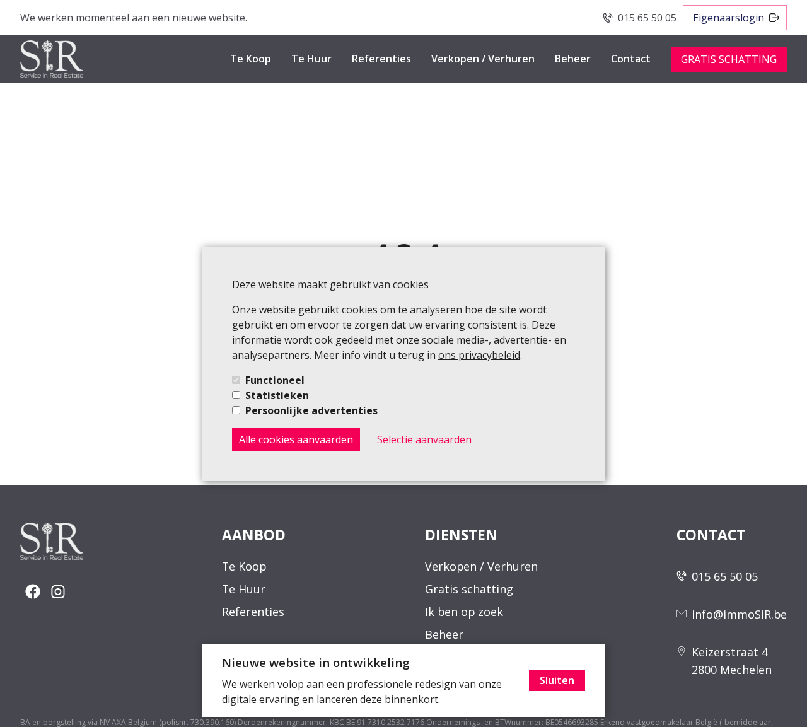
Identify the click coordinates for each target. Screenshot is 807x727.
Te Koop (250, 59)
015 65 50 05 (647, 18)
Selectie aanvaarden (424, 439)
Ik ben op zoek (464, 611)
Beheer (573, 59)
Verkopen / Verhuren (483, 59)
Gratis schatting (469, 588)
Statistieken (277, 395)
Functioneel (275, 380)
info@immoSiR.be (739, 614)
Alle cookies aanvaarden (296, 439)
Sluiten (557, 680)
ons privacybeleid (479, 355)
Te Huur (311, 59)
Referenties (381, 59)
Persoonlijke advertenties (311, 410)
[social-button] (32, 591)
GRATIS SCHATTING (729, 59)
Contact (631, 59)
